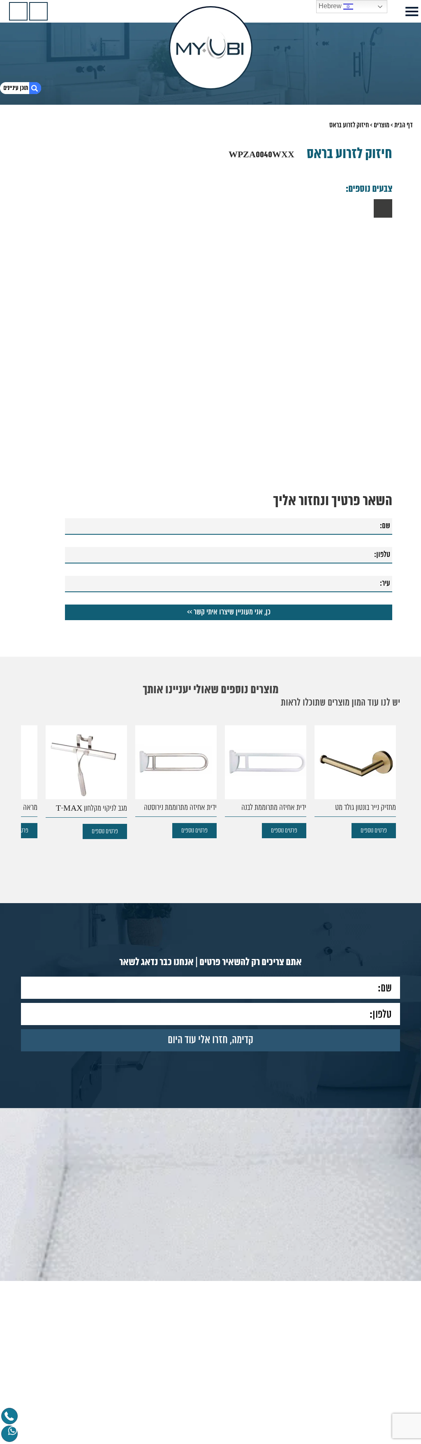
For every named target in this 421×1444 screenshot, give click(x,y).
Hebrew (331, 5)
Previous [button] (395, 772)
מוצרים (381, 125)
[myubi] (210, 48)
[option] (314, 781)
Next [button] (26, 772)
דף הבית (403, 125)
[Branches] (18, 11)
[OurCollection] (38, 11)
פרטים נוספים (333, 830)
